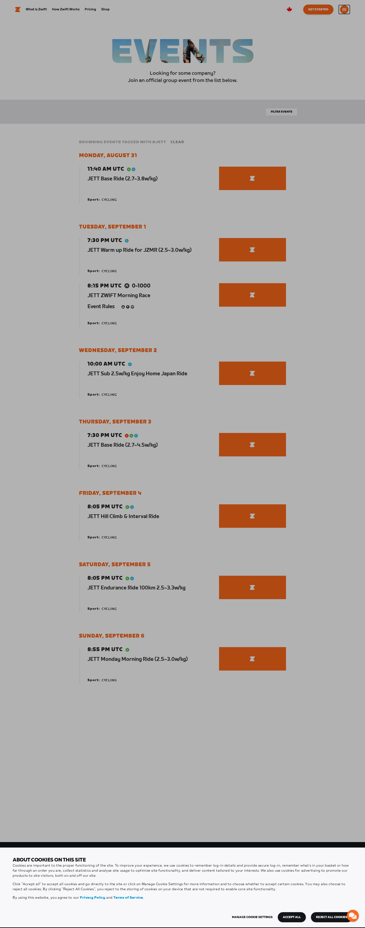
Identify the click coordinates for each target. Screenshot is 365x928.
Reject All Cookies (331, 917)
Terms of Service (128, 898)
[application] (353, 916)
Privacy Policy (92, 898)
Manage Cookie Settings (252, 917)
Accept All (292, 917)
